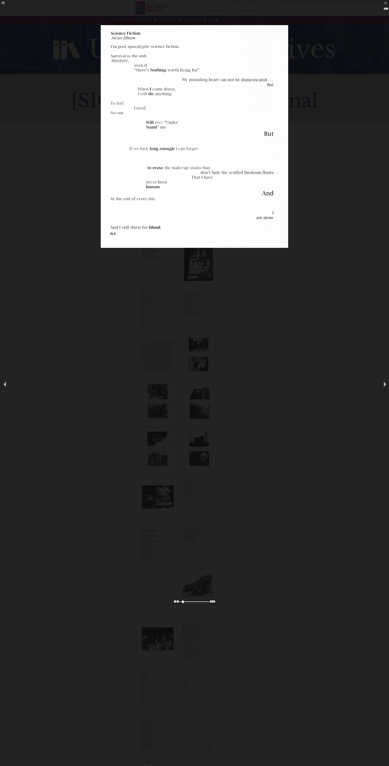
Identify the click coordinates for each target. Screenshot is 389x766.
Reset (212, 601)
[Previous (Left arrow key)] (4, 383)
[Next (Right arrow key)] (384, 383)
